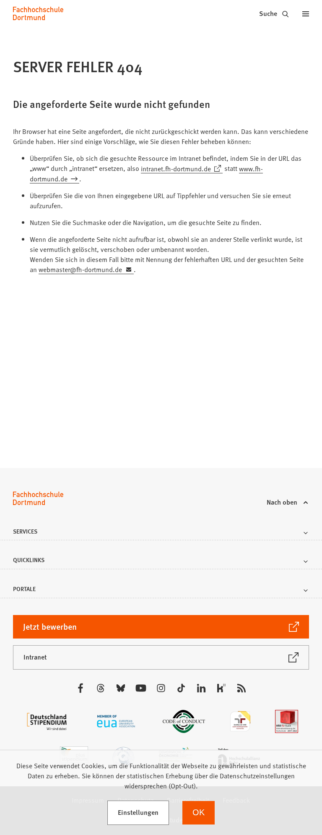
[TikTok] (181, 688)
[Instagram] (161, 688)
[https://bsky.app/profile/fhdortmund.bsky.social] (121, 688)
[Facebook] (80, 688)
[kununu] (221, 688)
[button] (161, 534)
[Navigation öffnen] (305, 13)
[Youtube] (141, 688)
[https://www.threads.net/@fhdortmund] (101, 688)
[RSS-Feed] (241, 688)
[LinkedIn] (201, 688)
